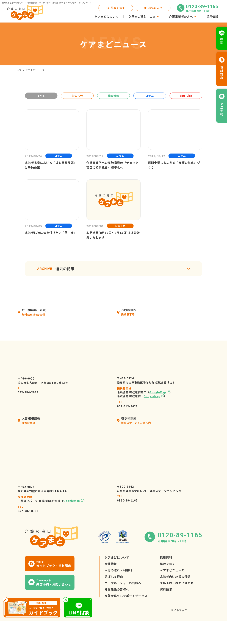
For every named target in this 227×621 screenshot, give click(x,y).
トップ (17, 70)
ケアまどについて (117, 557)
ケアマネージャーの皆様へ (123, 583)
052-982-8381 (28, 509)
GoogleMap (157, 392)
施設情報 (113, 96)
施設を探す (167, 564)
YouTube (186, 96)
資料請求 (166, 589)
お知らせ (77, 96)
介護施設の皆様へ (117, 589)
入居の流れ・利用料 (118, 570)
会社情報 (111, 564)
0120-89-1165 (127, 498)
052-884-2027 (28, 390)
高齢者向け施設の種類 (175, 577)
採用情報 (166, 557)
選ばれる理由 (114, 577)
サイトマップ (179, 610)
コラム (149, 96)
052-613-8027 (127, 404)
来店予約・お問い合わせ (177, 583)
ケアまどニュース (172, 570)
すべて (41, 96)
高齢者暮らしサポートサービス (126, 596)
